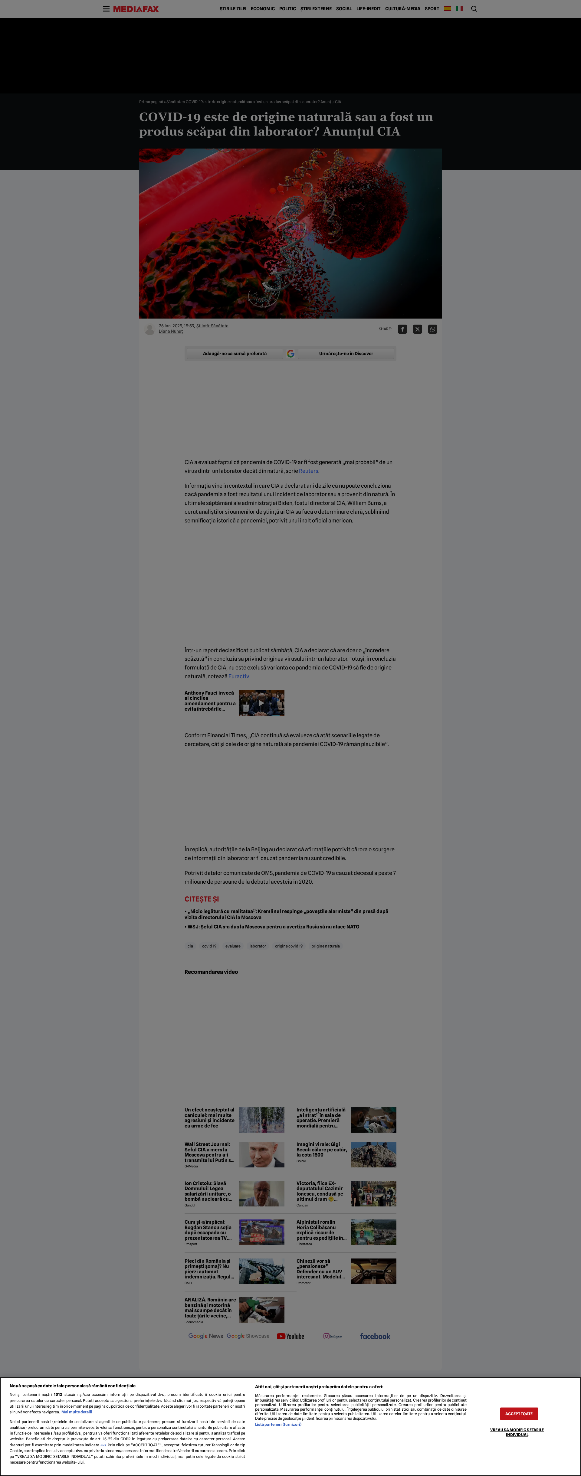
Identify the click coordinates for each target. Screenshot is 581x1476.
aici (103, 1445)
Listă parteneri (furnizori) (278, 1424)
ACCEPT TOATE (519, 1414)
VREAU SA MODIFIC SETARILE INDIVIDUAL (517, 1432)
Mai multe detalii (76, 1412)
